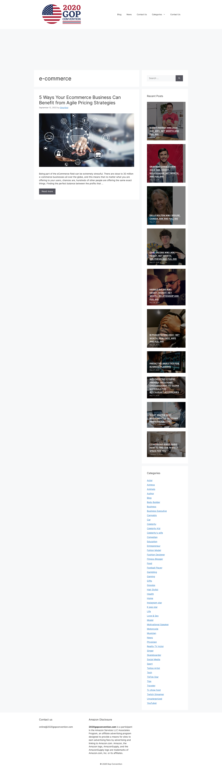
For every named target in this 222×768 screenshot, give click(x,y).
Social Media (153, 659)
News (129, 14)
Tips (149, 681)
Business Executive (157, 511)
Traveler (151, 685)
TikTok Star (153, 677)
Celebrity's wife (155, 533)
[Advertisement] (111, 48)
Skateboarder (154, 655)
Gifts (149, 581)
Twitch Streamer (155, 694)
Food (149, 563)
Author (150, 493)
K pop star (152, 607)
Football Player (154, 567)
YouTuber (152, 703)
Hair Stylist (152, 589)
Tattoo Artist (153, 668)
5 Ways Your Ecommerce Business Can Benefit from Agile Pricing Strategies (80, 100)
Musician (151, 633)
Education (152, 541)
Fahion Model (154, 550)
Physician (152, 642)
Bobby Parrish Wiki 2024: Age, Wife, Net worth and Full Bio (164, 131)
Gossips (151, 585)
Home (150, 598)
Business (151, 506)
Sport (150, 664)
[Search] (179, 78)
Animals (151, 489)
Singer (150, 650)
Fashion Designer (156, 554)
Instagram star (154, 602)
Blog (119, 14)
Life (149, 611)
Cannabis (152, 515)
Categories (157, 14)
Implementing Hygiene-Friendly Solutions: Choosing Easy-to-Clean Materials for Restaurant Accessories (164, 386)
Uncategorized (154, 698)
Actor (149, 480)
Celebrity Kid (153, 528)
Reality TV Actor (155, 646)
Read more (47, 191)
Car (149, 519)
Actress (151, 485)
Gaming (151, 576)
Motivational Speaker (158, 624)
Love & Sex (153, 616)
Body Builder (153, 502)
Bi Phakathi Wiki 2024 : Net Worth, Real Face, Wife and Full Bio (165, 338)
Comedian (152, 537)
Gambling (152, 572)
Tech (149, 672)
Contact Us (142, 14)
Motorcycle (152, 629)
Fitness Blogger (155, 559)
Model (150, 620)
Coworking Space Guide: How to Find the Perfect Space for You (164, 447)
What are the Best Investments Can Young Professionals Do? (164, 418)
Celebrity (151, 524)
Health (150, 594)
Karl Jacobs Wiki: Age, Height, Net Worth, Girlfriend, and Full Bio (163, 255)
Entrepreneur (153, 546)
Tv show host (154, 690)
